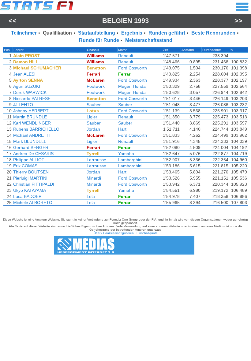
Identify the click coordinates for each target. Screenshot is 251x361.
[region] (125, 128)
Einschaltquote (147, 233)
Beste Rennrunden (213, 32)
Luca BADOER (27, 196)
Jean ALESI (24, 74)
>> (238, 20)
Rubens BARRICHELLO (36, 129)
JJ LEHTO (23, 104)
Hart (122, 129)
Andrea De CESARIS (33, 153)
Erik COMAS (25, 165)
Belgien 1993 (125, 20)
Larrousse (96, 159)
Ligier (92, 116)
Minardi (94, 178)
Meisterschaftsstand (148, 40)
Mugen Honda (132, 86)
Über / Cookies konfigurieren (114, 233)
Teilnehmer (24, 32)
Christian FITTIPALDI (33, 184)
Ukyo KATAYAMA (29, 190)
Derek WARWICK (30, 92)
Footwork (96, 86)
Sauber (94, 104)
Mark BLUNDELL (29, 141)
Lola (91, 196)
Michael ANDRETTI (32, 135)
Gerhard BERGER (30, 147)
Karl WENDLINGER (32, 123)
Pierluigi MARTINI (30, 178)
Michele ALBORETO (32, 202)
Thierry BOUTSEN (31, 171)
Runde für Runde (99, 40)
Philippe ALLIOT (28, 159)
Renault (125, 55)
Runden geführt (166, 32)
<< (13, 20)
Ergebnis (131, 32)
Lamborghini (130, 159)
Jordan (93, 129)
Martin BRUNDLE (30, 116)
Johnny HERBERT (31, 110)
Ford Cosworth (132, 67)
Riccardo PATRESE (32, 98)
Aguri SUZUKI (26, 86)
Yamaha (126, 153)
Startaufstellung (96, 32)
